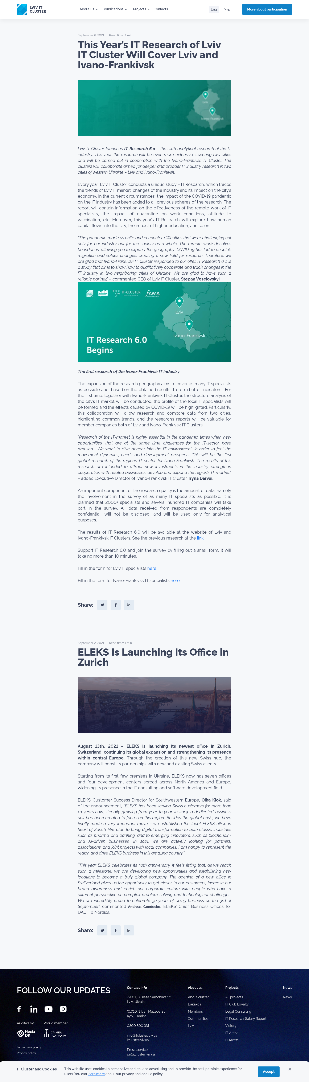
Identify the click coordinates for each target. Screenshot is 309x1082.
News (287, 997)
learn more (96, 1074)
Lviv (191, 1026)
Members (195, 1011)
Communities (198, 1019)
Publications (113, 9)
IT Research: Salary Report (245, 1019)
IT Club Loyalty (237, 1004)
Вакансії (194, 1004)
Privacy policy (26, 1053)
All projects (234, 997)
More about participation (267, 9)
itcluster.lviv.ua (138, 1040)
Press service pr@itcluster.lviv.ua (141, 1052)
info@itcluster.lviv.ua (142, 1035)
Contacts (161, 9)
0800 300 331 (138, 1026)
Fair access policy (29, 1047)
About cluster (198, 997)
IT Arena (231, 1033)
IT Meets (232, 1040)
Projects (139, 9)
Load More (154, 958)
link (200, 538)
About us (87, 9)
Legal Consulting (238, 1011)
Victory (230, 1026)
